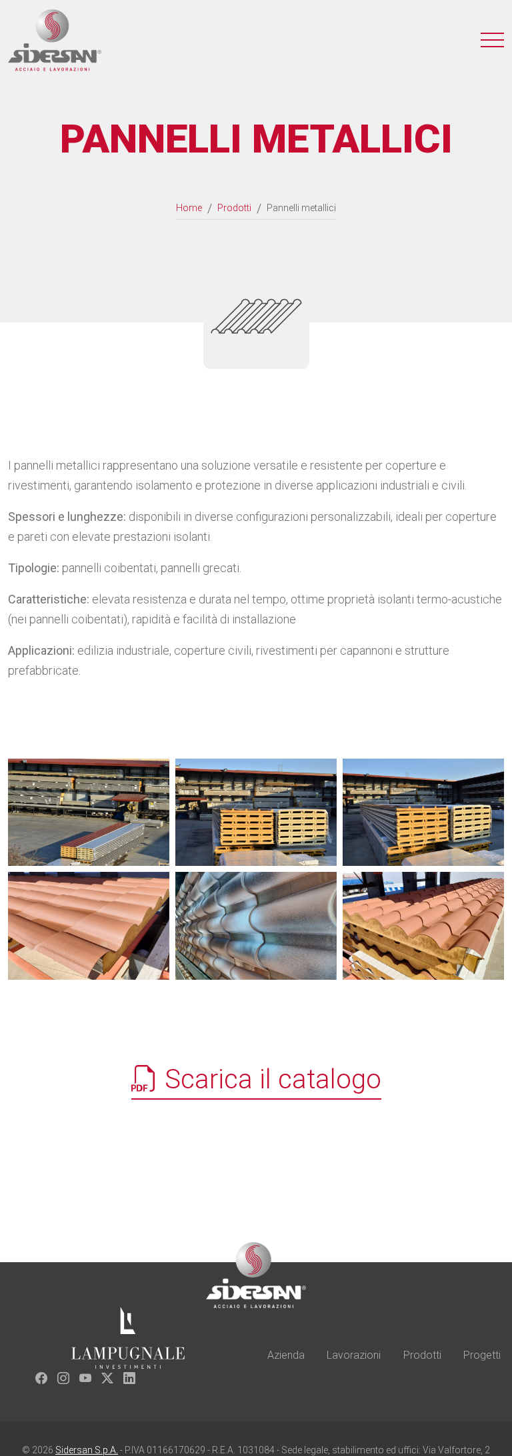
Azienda (286, 1355)
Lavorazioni (354, 1355)
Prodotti (422, 1355)
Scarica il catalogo (269, 1079)
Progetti (482, 1355)
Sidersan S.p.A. (86, 1450)
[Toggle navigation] (492, 40)
